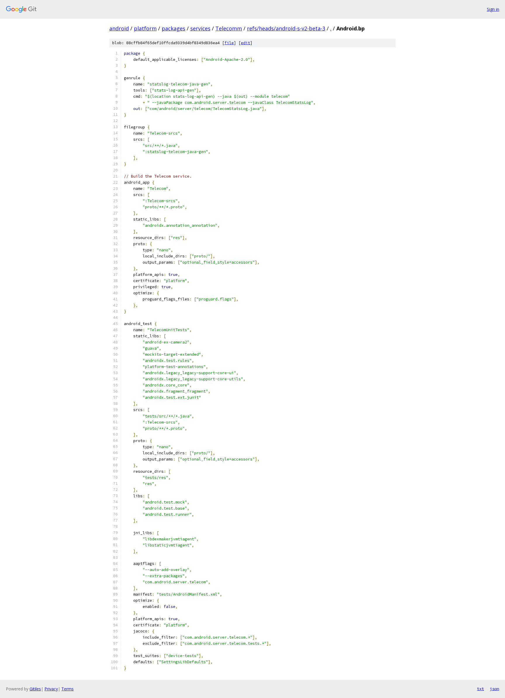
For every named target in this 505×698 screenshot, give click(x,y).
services (200, 28)
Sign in (493, 9)
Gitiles (35, 689)
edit (245, 42)
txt (480, 688)
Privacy (51, 689)
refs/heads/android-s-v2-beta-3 (286, 28)
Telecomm (228, 28)
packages (173, 28)
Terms (67, 689)
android (119, 28)
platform (145, 28)
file (229, 42)
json (494, 688)
